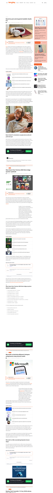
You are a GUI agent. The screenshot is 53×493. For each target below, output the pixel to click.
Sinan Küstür (8, 22)
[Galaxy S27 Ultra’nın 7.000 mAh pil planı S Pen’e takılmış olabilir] (35, 86)
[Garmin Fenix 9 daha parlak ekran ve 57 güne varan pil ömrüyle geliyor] (35, 79)
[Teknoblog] (11, 3)
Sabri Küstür (8, 173)
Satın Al (11, 266)
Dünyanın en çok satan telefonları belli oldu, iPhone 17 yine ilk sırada (40, 36)
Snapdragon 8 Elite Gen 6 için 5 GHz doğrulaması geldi (40, 38)
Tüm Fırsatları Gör (19, 274)
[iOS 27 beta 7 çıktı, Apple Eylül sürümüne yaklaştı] (35, 74)
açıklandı (7, 203)
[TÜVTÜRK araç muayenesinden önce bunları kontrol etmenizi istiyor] (35, 67)
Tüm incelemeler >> (44, 42)
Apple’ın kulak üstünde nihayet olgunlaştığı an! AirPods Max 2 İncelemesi (39, 58)
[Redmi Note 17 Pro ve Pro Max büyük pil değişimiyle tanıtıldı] (40, 22)
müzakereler (8, 383)
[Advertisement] (19, 322)
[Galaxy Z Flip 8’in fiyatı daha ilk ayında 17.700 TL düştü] (35, 92)
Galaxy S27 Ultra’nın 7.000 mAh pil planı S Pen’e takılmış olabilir (42, 86)
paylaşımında (22, 390)
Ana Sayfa (7, 352)
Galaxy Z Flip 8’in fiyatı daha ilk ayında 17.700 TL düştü (42, 92)
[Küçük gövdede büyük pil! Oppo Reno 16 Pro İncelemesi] (40, 48)
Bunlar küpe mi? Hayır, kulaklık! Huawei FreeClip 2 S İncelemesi (40, 61)
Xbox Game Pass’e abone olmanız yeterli (16, 282)
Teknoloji (10, 352)
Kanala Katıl (28, 151)
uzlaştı (31, 383)
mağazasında (21, 51)
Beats (7, 46)
